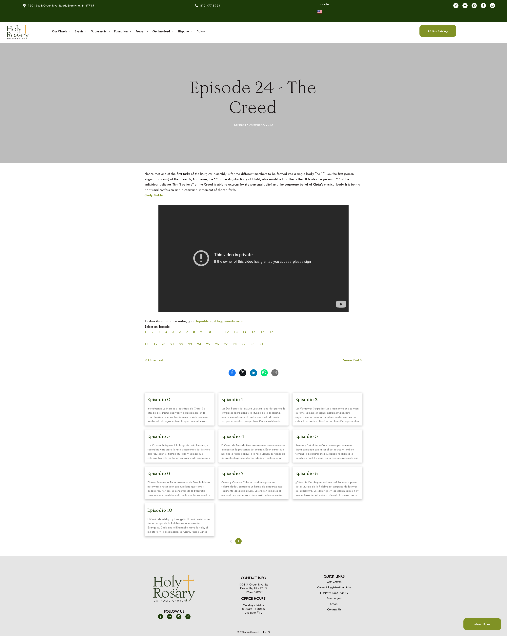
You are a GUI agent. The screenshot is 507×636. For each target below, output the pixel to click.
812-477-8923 (210, 5)
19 (155, 344)
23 (190, 344)
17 (271, 332)
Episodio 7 (232, 473)
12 (227, 332)
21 (172, 344)
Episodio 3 (159, 436)
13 (236, 332)
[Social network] (474, 6)
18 (147, 344)
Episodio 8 (306, 473)
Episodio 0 (159, 400)
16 (262, 332)
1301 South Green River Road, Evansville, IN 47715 (61, 5)
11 (218, 332)
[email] (492, 6)
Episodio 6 (159, 473)
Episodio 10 (160, 510)
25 (208, 344)
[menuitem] (61, 31)
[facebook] (455, 6)
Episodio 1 (232, 400)
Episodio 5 (306, 436)
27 (226, 344)
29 (244, 344)
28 (235, 344)
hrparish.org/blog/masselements (220, 321)
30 (252, 344)
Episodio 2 (306, 400)
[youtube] (465, 6)
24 (199, 344)
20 (163, 344)
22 (181, 344)
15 (253, 332)
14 (245, 332)
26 (217, 344)
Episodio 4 (232, 436)
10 (209, 332)
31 (261, 344)
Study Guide (154, 195)
